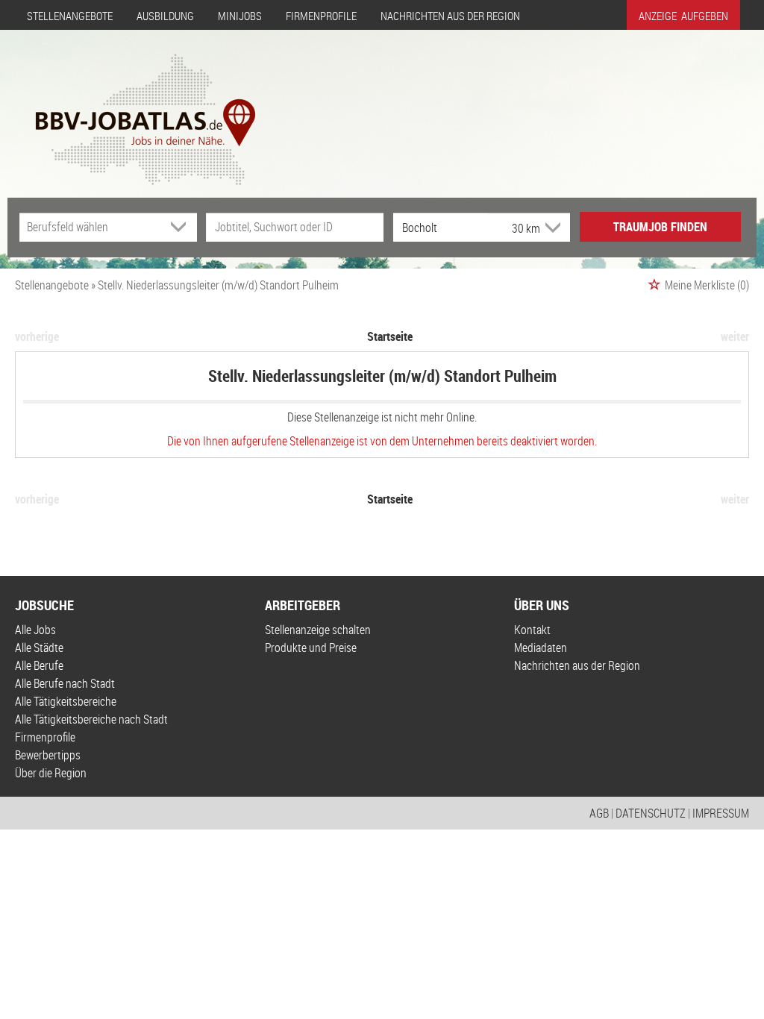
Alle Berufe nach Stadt (65, 683)
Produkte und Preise (311, 647)
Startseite (390, 336)
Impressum (720, 813)
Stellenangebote (70, 15)
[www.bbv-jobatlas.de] (132, 106)
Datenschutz (651, 813)
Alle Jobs (35, 629)
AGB (599, 813)
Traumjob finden (660, 227)
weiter (735, 336)
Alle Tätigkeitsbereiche (65, 701)
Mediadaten (540, 647)
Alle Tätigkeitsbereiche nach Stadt (91, 719)
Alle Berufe (39, 665)
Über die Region (51, 773)
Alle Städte (39, 647)
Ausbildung (165, 15)
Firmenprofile (321, 15)
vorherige (37, 336)
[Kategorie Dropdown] (182, 227)
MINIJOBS (240, 15)
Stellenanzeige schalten (318, 629)
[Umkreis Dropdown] (551, 227)
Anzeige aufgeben (683, 15)
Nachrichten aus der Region (450, 15)
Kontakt (532, 629)
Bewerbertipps (48, 755)
